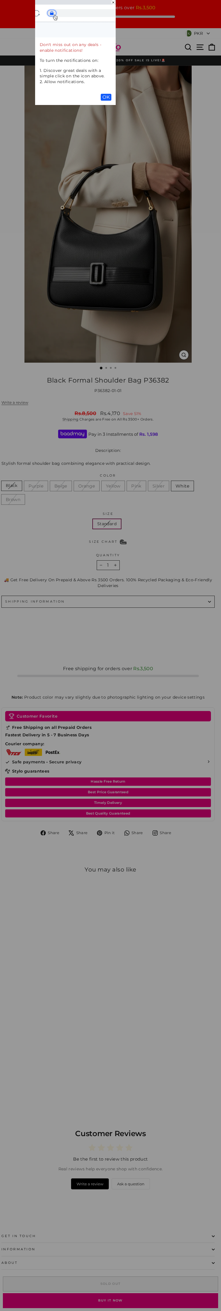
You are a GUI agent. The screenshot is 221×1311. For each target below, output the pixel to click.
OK (106, 97)
